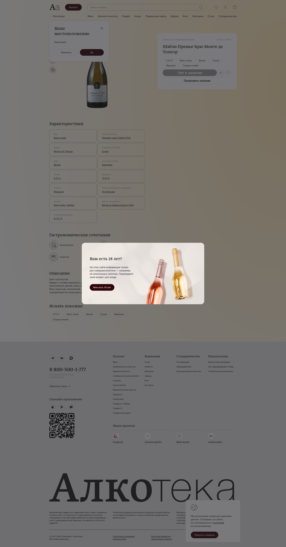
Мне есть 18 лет (102, 287)
